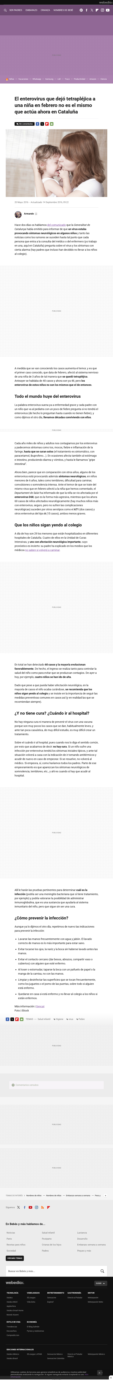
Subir (98, 1283)
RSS (42, 1207)
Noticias (11, 1232)
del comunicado (56, 224)
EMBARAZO (31, 10)
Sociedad (11, 1250)
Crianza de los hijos (51, 1244)
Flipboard (97, 10)
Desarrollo (82, 1238)
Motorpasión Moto (95, 1302)
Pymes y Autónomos (35, 1331)
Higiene (59, 1019)
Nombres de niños (34, 1195)
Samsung (49, 79)
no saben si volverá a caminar (42, 550)
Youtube (107, 10)
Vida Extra (31, 1302)
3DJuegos (31, 1297)
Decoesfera (11, 1331)
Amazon (92, 79)
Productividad (79, 79)
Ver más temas (14, 1258)
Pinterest (81, 10)
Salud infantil (44, 1019)
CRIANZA (45, 10)
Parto (9, 1238)
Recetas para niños (16, 1244)
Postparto (47, 1238)
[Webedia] (106, 2)
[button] (30, 214)
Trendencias (12, 1327)
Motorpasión (93, 1297)
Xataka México (13, 1354)
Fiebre (82, 1019)
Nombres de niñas (54, 1195)
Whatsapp (37, 79)
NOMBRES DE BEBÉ (63, 10)
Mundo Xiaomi (13, 1315)
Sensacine (51, 1297)
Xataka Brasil (12, 1358)
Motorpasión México (96, 1354)
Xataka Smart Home (15, 1310)
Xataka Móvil (12, 1302)
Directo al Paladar (75, 1297)
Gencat (40, 1006)
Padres (45, 1250)
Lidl (59, 79)
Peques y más (84, 1250)
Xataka (10, 1297)
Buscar (102, 1271)
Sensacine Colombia (55, 1358)
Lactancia (82, 1232)
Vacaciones (23, 79)
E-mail (51, 124)
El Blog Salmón (33, 1327)
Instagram (102, 10)
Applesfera (11, 1306)
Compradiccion (13, 1335)
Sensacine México (55, 1354)
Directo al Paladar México (75, 1355)
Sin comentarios (26, 124)
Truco (67, 79)
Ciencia (103, 79)
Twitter (92, 10)
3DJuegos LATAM (34, 1354)
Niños (11, 79)
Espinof (50, 1302)
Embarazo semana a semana (78, 1195)
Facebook (86, 10)
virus (71, 1019)
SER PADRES (15, 10)
